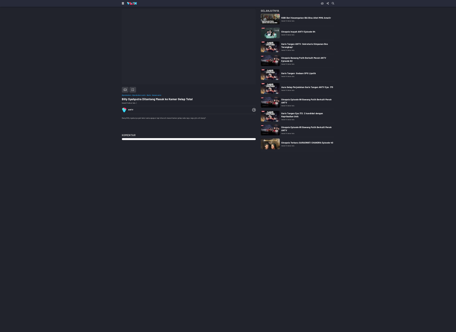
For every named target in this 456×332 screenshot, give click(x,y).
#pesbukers (126, 95)
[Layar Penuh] (132, 90)
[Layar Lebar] (125, 90)
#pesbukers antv (139, 95)
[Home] (132, 3)
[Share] (327, 3)
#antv (149, 95)
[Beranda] (322, 3)
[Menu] (122, 3)
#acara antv (156, 95)
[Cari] (333, 3)
